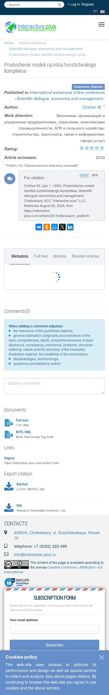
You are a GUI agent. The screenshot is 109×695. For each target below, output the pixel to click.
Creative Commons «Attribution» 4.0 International (53, 569)
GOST (84, 175)
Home (8, 42)
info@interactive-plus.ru (35, 554)
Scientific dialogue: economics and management (45, 48)
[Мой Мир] (54, 227)
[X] (62, 227)
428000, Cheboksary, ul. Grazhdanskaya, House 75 (57, 535)
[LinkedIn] (70, 227)
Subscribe (54, 644)
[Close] (101, 657)
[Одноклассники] (46, 227)
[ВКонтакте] (38, 227)
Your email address (24, 620)
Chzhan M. (92, 107)
